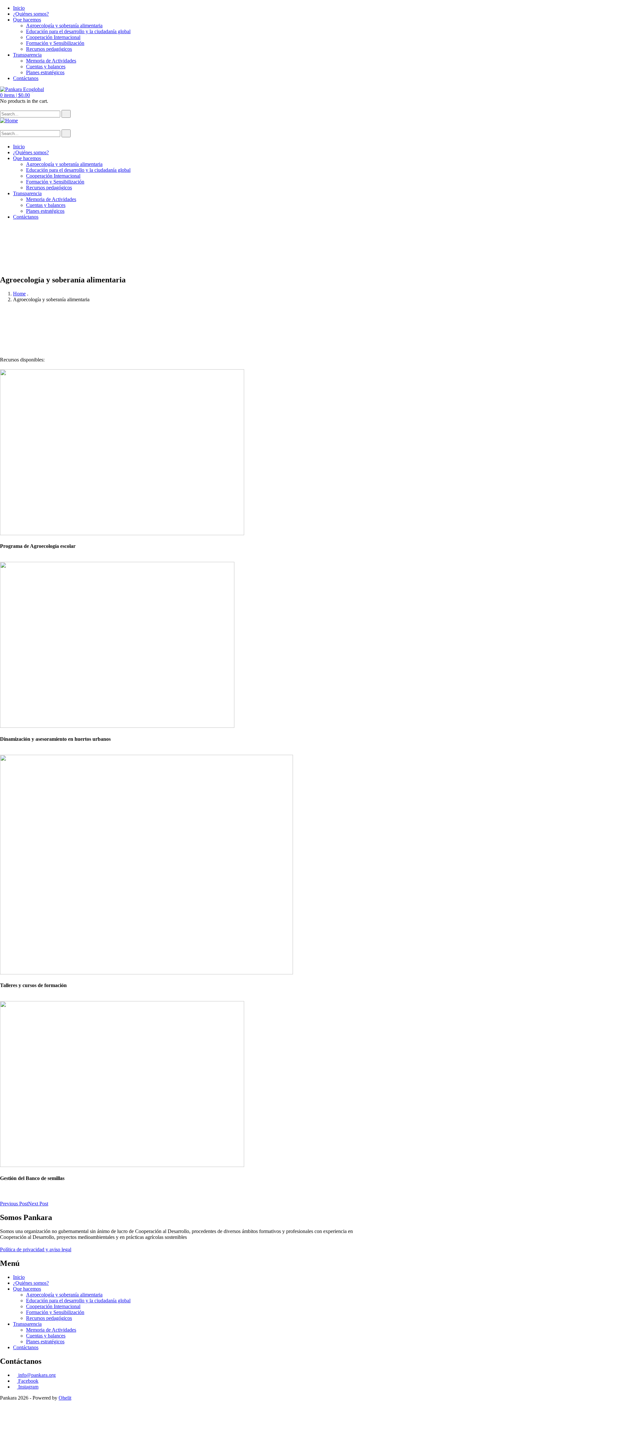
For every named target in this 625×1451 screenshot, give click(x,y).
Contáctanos (25, 78)
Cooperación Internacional (53, 37)
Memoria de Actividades (51, 60)
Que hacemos (27, 19)
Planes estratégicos (45, 72)
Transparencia (27, 55)
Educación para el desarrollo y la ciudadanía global (78, 31)
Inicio (19, 8)
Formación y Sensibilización (55, 43)
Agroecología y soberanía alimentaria (64, 25)
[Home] (9, 120)
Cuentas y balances (45, 66)
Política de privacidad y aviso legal (35, 1249)
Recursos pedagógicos (49, 49)
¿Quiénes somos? (31, 14)
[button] (15, 95)
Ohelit (65, 1398)
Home (19, 293)
